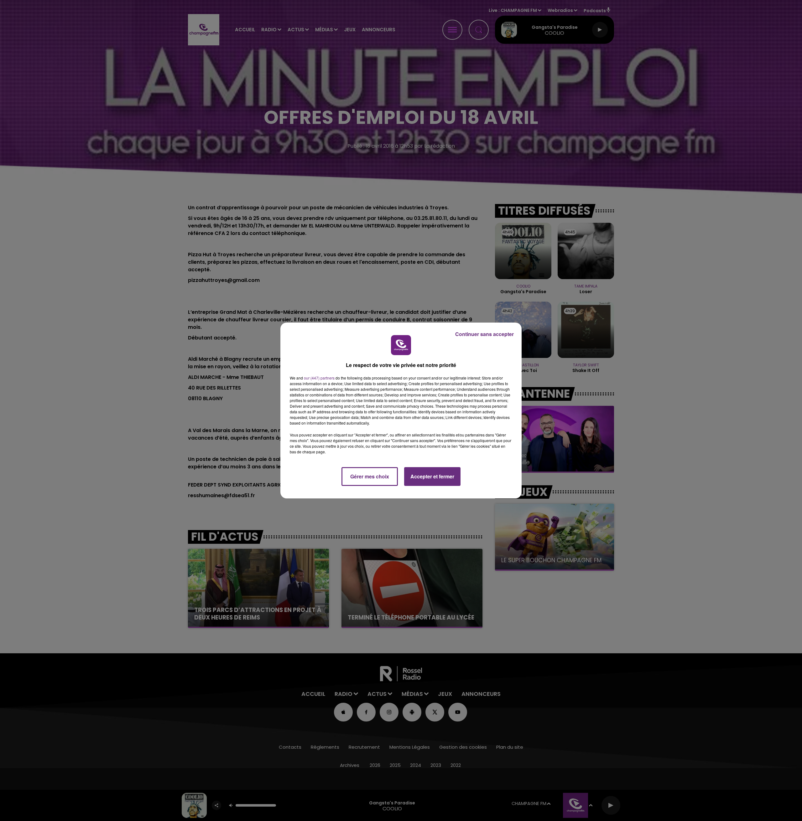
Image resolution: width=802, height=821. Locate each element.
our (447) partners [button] (319, 377)
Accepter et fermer (432, 476)
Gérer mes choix (369, 476)
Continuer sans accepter (484, 334)
